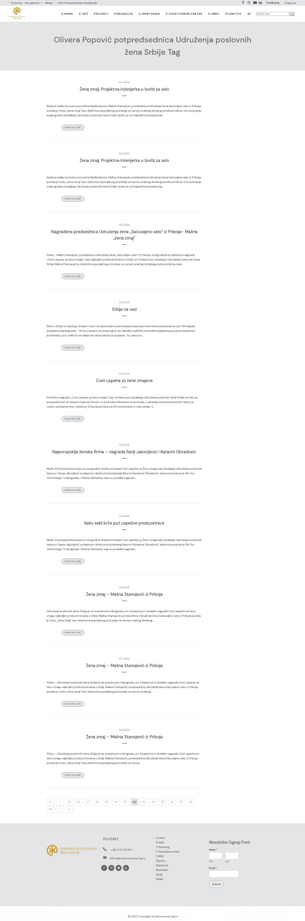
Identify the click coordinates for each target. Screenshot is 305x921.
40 (116, 802)
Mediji (48, 3)
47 (181, 802)
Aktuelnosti (32, 3)
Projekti (160, 842)
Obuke (159, 879)
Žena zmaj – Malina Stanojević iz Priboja (124, 594)
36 (78, 802)
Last (227, 861)
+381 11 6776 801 (121, 850)
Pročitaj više (73, 127)
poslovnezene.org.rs (165, 916)
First (211, 861)
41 (125, 802)
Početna (16, 3)
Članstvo (160, 860)
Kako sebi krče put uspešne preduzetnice (124, 523)
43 (143, 802)
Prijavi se (290, 3)
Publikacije (273, 3)
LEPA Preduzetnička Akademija (77, 3)
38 (97, 802)
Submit (216, 884)
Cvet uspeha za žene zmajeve (124, 380)
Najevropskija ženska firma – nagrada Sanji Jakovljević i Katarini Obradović (124, 452)
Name (213, 850)
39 (106, 802)
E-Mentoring (162, 847)
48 (190, 802)
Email (213, 868)
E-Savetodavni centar (167, 851)
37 (87, 802)
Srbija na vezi (124, 309)
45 (162, 802)
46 (172, 802)
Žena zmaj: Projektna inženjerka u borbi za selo (124, 89)
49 (50, 809)
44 (153, 802)
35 (69, 802)
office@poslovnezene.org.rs (127, 858)
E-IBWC (160, 856)
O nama (160, 838)
